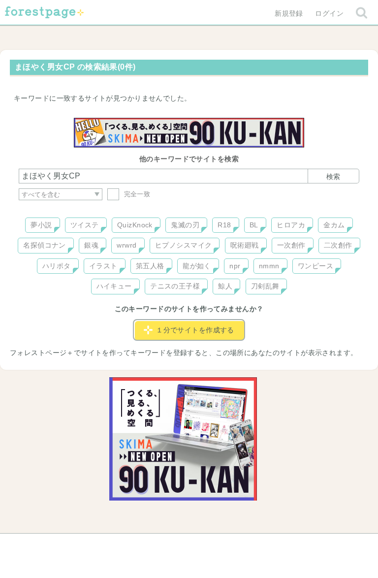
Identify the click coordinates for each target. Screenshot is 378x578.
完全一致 (136, 194)
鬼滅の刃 (185, 225)
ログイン (329, 13)
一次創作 (291, 245)
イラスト (103, 266)
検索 (333, 177)
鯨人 (225, 286)
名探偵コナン (44, 245)
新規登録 (289, 13)
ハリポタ (56, 266)
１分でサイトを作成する (195, 330)
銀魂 (91, 245)
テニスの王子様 (175, 286)
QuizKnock (135, 225)
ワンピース (315, 266)
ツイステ (84, 225)
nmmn (269, 266)
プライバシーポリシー (295, 544)
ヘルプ (63, 544)
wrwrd (126, 245)
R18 (224, 225)
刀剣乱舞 (265, 286)
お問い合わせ (118, 544)
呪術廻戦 (244, 245)
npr (234, 266)
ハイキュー (114, 286)
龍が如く (197, 266)
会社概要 (227, 544)
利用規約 (175, 544)
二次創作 (338, 245)
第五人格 (150, 266)
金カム (334, 225)
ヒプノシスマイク (183, 245)
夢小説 (41, 225)
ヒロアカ (291, 225)
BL (254, 225)
